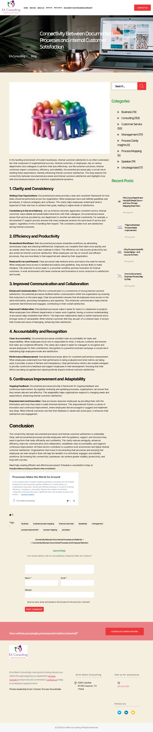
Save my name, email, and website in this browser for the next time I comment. (58, 602)
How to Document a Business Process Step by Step (133, 276)
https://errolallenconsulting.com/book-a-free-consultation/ (32, 468)
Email (64, 578)
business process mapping (43, 523)
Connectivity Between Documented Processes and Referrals (58, 539)
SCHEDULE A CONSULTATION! (124, 631)
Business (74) (129, 112)
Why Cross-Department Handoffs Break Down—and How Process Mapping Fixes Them (133, 201)
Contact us (142, 8)
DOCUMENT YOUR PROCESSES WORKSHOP (78, 8)
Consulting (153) (130, 118)
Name (28, 578)
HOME (26, 8)
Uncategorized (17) (132, 167)
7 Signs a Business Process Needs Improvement (132, 227)
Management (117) (132, 134)
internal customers (66, 523)
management (97, 523)
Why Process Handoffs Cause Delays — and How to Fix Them (133, 252)
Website (28, 590)
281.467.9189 (123, 686)
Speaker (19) (128, 161)
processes (66, 529)
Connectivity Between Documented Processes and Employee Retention (60, 542)
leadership (83, 523)
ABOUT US (40, 8)
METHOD (33, 8)
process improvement (29, 529)
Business (24, 523)
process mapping (50, 529)
